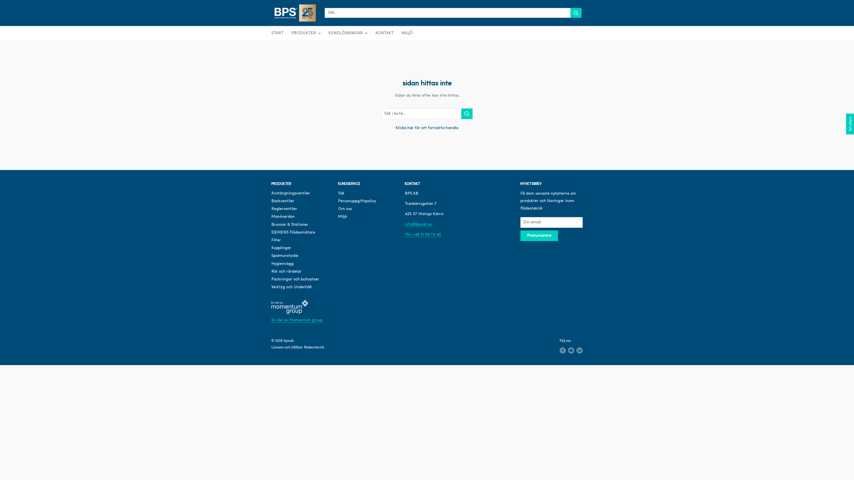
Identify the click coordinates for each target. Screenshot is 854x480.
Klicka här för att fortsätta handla (427, 128)
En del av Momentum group (296, 320)
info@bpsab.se (418, 225)
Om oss (345, 209)
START (277, 33)
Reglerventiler (284, 209)
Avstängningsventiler (290, 194)
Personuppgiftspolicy (357, 201)
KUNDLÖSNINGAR (345, 33)
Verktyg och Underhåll (291, 287)
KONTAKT (384, 33)
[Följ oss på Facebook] (563, 350)
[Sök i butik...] (467, 113)
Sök (341, 194)
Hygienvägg (282, 264)
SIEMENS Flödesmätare (293, 233)
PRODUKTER (303, 33)
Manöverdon (283, 217)
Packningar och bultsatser (295, 280)
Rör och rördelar (286, 272)
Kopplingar (281, 248)
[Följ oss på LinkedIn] (579, 350)
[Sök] (576, 13)
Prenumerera (539, 236)
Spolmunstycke (284, 256)
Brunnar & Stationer (289, 225)
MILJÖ (407, 33)
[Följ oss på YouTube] (571, 350)
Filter (276, 240)
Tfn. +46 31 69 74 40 (423, 235)
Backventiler (282, 201)
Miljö (342, 217)
